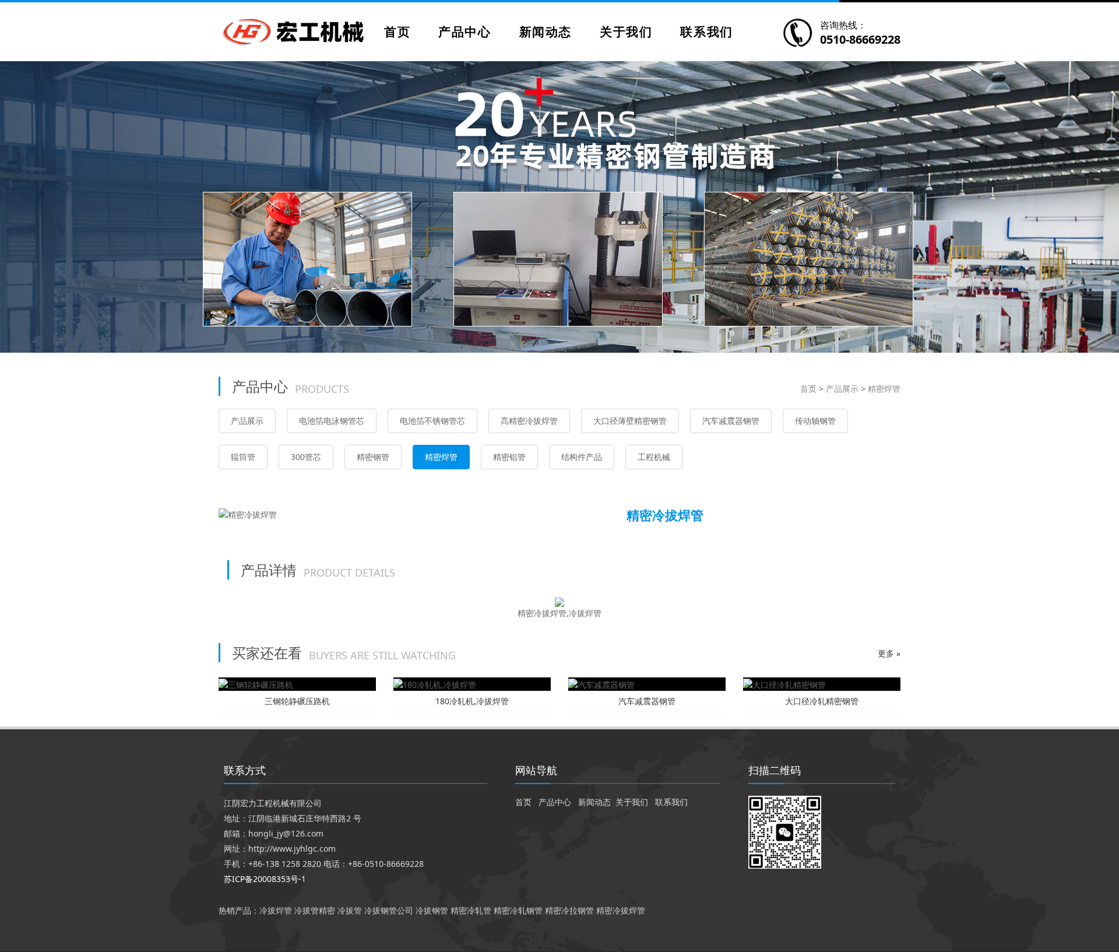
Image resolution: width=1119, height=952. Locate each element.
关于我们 (626, 31)
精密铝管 (509, 456)
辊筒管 (243, 456)
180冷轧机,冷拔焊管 (472, 701)
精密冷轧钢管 (518, 910)
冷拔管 (349, 910)
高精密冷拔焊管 (529, 420)
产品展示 (842, 388)
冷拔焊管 (275, 910)
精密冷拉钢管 (569, 910)
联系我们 (706, 31)
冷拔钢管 (432, 910)
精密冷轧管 (471, 910)
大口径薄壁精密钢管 (630, 420)
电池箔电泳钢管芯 (331, 420)
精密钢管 (373, 456)
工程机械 (654, 456)
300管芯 (306, 456)
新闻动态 (545, 31)
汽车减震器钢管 (730, 420)
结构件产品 (581, 456)
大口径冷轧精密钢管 (821, 701)
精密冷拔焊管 (620, 910)
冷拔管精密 (314, 910)
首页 (397, 31)
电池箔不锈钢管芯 (432, 420)
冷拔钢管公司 (388, 910)
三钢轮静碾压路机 (297, 701)
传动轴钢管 (815, 420)
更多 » (889, 653)
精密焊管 (884, 388)
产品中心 (464, 31)
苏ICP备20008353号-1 (265, 878)
